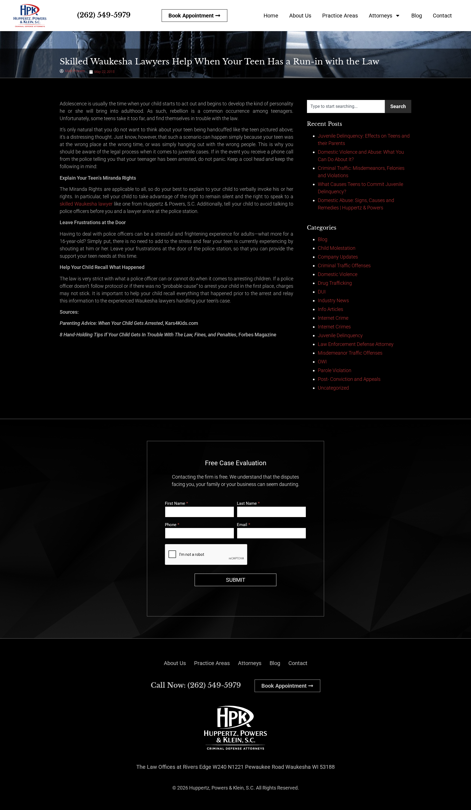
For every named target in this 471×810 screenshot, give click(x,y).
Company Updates (338, 257)
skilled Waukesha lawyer (86, 204)
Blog (416, 15)
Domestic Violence (337, 274)
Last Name (248, 504)
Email (243, 525)
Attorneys (380, 15)
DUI (322, 292)
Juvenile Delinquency (340, 335)
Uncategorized (333, 388)
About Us (300, 15)
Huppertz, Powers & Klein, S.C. (222, 788)
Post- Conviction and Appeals (349, 379)
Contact (442, 15)
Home (271, 15)
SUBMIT (235, 580)
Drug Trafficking (335, 283)
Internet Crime (333, 318)
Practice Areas (340, 15)
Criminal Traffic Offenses (344, 265)
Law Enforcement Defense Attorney (356, 344)
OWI (322, 361)
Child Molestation (336, 248)
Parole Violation (334, 370)
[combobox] (346, 106)
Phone (172, 525)
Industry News (333, 300)
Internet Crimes (334, 327)
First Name (176, 504)
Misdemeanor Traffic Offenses (350, 353)
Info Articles (330, 309)
